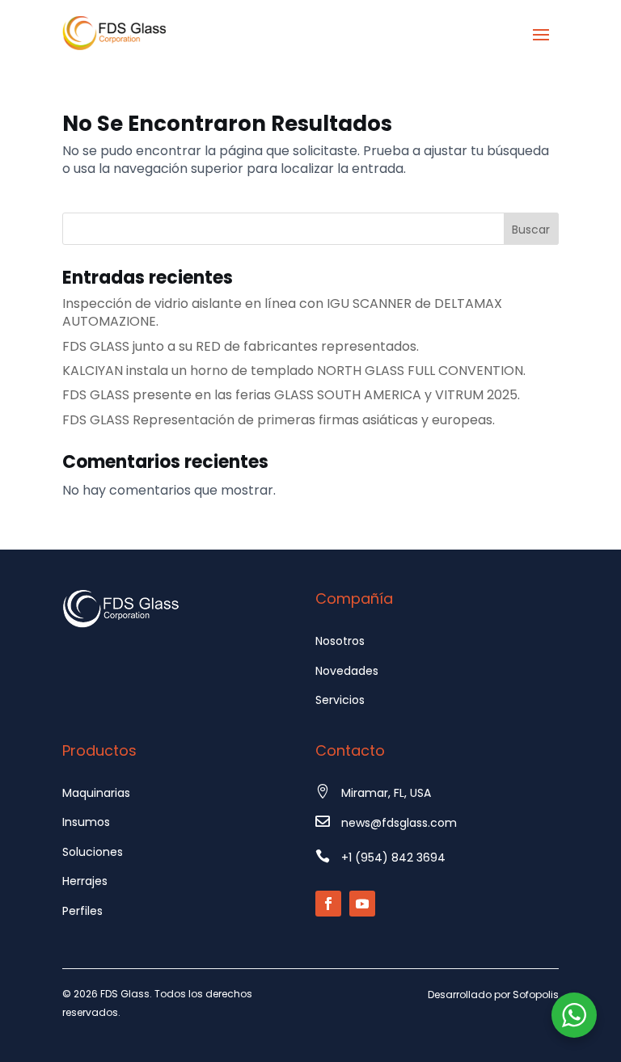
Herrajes (85, 881)
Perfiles (82, 911)
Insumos (86, 822)
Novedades (346, 671)
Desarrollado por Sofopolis (493, 994)
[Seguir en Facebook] (328, 904)
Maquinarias (96, 793)
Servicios (340, 700)
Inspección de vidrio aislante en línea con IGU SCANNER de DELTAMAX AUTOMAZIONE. (282, 312)
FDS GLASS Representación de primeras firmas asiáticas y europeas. (278, 420)
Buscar (531, 229)
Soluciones (92, 852)
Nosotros (340, 641)
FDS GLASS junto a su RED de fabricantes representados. (240, 346)
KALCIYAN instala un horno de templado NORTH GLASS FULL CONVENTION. (294, 370)
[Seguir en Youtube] (362, 904)
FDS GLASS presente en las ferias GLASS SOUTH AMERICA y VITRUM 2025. (291, 395)
